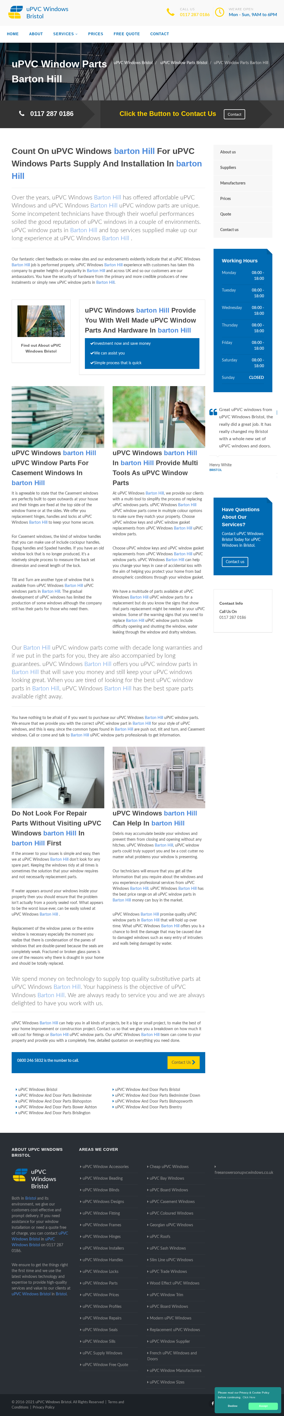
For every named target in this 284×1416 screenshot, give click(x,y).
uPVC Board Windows (169, 1190)
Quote (225, 214)
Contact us (229, 230)
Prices (95, 34)
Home (13, 34)
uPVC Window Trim (166, 1295)
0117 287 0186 (195, 14)
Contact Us (182, 1063)
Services (63, 34)
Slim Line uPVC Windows (171, 1260)
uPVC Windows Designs (103, 1202)
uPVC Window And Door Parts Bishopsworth (154, 1101)
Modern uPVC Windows (170, 1318)
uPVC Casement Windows (172, 1202)
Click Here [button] (249, 1397)
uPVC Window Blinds (101, 1190)
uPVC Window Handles (103, 1260)
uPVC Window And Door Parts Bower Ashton (57, 1107)
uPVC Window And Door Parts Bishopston (55, 1101)
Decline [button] (232, 1406)
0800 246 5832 (30, 1061)
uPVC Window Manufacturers (175, 1371)
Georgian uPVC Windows (171, 1225)
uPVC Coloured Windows (171, 1213)
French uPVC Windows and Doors (172, 1356)
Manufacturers (232, 183)
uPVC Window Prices (101, 1295)
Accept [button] (263, 1406)
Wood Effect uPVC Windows (174, 1283)
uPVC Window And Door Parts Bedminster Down (157, 1096)
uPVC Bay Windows (167, 1179)
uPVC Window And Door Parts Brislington (54, 1113)
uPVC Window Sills (99, 1342)
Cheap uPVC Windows (169, 1167)
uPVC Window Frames (102, 1225)
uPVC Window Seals (100, 1330)
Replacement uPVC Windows (175, 1330)
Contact (159, 34)
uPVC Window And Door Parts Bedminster (55, 1096)
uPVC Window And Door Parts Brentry (148, 1107)
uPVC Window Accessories (106, 1167)
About (36, 34)
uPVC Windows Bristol (37, 1090)
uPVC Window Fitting (101, 1213)
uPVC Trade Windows (168, 1272)
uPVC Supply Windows (102, 1353)
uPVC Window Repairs (102, 1318)
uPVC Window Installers (103, 1248)
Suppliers (228, 168)
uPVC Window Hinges (102, 1237)
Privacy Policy (44, 1407)
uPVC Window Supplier (170, 1342)
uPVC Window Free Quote (105, 1365)
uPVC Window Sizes (167, 1382)
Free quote (127, 34)
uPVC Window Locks (100, 1272)
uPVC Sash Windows (168, 1248)
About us (228, 152)
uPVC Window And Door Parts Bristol (147, 1090)
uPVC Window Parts (100, 1283)
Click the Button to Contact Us (165, 113)
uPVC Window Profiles (102, 1307)
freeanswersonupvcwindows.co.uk (244, 1173)
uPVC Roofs (160, 1237)
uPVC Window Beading (103, 1179)
